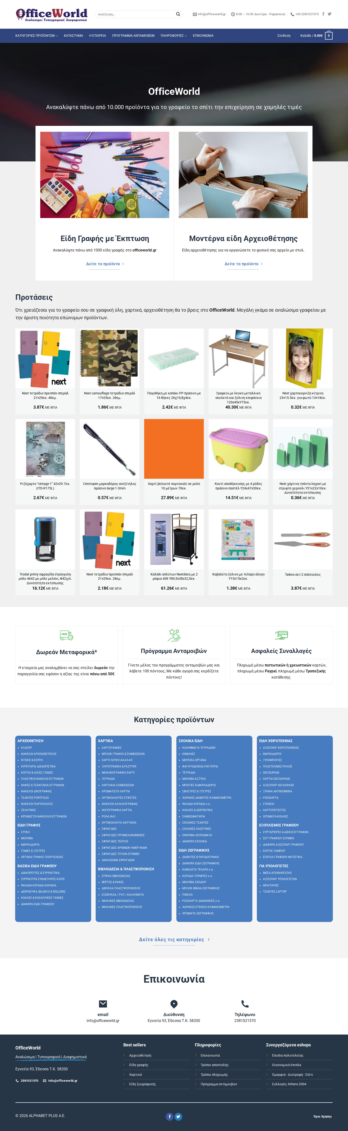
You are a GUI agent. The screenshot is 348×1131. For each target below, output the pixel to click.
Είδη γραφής (138, 1065)
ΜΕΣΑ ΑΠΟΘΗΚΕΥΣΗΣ (277, 873)
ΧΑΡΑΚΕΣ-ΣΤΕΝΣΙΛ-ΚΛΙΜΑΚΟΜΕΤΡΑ (205, 907)
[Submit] (178, 14)
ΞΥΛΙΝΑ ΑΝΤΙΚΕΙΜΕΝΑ (277, 791)
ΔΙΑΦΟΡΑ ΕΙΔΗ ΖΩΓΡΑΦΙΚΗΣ (200, 863)
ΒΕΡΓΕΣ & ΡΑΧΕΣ (113, 882)
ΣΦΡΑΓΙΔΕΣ (109, 828)
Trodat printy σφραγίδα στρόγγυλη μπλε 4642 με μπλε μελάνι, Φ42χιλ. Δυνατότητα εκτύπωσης (45, 578)
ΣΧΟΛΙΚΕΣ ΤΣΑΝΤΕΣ (195, 822)
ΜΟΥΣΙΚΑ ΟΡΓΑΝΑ (194, 760)
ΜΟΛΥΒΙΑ (27, 838)
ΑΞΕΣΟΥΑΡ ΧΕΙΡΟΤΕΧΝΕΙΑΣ (281, 747)
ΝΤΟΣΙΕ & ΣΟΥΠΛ (32, 760)
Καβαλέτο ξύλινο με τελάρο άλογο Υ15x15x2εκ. (238, 576)
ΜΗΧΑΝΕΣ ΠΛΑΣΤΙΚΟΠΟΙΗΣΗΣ (122, 907)
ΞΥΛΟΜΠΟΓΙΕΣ (272, 760)
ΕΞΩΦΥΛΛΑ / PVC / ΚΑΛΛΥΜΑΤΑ (123, 894)
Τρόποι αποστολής (215, 1065)
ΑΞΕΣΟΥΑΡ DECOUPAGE (278, 785)
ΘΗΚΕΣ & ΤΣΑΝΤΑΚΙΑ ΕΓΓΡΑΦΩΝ (42, 785)
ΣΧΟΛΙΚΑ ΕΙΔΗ (191, 741)
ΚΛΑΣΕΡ (26, 747)
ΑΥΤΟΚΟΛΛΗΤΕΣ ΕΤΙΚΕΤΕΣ (119, 797)
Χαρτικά (135, 1075)
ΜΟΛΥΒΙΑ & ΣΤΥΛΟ (194, 778)
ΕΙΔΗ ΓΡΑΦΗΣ (29, 825)
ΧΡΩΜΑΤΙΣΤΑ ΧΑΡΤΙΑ (116, 791)
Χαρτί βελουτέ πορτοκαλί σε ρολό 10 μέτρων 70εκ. (174, 486)
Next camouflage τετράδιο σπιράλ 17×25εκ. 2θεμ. (109, 395)
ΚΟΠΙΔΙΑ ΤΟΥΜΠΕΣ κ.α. (197, 876)
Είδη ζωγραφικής (142, 1084)
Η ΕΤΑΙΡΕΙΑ (97, 36)
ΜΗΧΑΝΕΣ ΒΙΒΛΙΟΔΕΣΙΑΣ (118, 901)
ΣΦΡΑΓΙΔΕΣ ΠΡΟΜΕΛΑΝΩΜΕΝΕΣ (123, 835)
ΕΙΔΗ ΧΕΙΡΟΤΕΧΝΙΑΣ (276, 741)
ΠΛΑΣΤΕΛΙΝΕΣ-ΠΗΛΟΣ (277, 766)
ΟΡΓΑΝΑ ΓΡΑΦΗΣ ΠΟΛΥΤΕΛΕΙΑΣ (42, 857)
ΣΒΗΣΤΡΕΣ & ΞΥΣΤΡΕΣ (196, 791)
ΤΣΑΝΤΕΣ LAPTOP (275, 891)
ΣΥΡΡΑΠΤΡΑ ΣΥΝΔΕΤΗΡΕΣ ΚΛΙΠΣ (43, 879)
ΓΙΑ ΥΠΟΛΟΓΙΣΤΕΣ (273, 866)
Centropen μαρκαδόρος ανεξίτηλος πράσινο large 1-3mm (109, 486)
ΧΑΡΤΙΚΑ (105, 741)
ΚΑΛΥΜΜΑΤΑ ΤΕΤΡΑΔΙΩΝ (198, 747)
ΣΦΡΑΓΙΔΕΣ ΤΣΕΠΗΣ (115, 841)
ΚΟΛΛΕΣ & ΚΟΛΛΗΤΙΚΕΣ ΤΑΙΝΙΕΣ (42, 897)
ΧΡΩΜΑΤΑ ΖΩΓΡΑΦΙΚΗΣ (198, 913)
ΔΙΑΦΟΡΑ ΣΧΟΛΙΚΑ (194, 841)
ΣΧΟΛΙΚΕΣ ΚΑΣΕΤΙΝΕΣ (196, 828)
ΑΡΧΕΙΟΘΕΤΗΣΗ (31, 741)
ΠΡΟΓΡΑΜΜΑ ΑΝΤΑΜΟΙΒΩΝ (133, 36)
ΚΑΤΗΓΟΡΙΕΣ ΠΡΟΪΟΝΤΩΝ (35, 36)
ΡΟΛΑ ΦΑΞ (109, 816)
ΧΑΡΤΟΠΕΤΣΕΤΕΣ (274, 810)
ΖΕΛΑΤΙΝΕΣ (28, 810)
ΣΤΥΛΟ (25, 832)
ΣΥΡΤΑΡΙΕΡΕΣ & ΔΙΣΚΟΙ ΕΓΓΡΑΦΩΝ (285, 832)
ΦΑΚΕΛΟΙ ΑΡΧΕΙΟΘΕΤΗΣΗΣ (39, 754)
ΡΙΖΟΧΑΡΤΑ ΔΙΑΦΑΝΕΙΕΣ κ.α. (201, 901)
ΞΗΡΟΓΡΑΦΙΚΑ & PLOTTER (119, 766)
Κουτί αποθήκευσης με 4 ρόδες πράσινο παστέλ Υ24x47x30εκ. (238, 486)
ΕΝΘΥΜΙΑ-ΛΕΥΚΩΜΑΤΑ (197, 835)
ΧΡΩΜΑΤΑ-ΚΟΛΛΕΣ (275, 816)
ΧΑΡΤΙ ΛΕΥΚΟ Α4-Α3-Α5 (117, 760)
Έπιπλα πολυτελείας (287, 1055)
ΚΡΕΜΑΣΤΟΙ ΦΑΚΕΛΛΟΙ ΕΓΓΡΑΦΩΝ (44, 816)
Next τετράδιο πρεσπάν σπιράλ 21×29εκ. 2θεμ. (109, 576)
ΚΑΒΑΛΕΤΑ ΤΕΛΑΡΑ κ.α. (198, 869)
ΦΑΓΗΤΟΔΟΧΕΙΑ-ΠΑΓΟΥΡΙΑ (200, 766)
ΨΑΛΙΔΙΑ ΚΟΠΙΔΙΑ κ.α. (196, 804)
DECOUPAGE (271, 772)
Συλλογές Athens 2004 (289, 1084)
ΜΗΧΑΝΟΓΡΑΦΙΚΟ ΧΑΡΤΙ (118, 772)
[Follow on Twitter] (329, 14)
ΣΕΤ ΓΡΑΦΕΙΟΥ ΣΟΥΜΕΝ (278, 838)
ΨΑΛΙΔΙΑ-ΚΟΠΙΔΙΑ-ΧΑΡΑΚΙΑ (38, 885)
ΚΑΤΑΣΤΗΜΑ (73, 36)
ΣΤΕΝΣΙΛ (268, 804)
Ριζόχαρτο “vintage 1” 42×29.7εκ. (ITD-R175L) (45, 486)
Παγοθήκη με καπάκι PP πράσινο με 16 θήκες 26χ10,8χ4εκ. (174, 395)
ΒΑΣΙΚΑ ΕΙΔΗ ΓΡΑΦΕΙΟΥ (37, 866)
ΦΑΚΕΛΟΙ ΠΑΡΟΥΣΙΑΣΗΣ (37, 804)
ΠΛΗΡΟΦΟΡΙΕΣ (172, 36)
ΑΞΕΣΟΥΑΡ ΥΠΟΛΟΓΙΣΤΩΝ (280, 879)
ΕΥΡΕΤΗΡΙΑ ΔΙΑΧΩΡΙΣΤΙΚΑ (38, 766)
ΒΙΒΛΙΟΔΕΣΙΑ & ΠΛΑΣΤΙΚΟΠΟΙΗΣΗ (126, 869)
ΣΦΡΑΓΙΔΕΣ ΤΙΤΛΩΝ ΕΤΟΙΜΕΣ (121, 854)
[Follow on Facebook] (323, 14)
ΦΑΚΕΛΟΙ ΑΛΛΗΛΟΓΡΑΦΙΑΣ (120, 804)
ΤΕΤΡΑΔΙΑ (108, 778)
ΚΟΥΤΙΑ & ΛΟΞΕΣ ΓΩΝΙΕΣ (37, 772)
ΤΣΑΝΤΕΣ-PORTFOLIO (35, 797)
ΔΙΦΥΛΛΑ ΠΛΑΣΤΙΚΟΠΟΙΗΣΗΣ (121, 888)
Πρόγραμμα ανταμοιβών (219, 1084)
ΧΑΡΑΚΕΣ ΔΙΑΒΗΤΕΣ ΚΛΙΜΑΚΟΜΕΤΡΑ (206, 797)
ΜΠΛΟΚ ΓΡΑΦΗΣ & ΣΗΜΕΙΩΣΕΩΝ (123, 754)
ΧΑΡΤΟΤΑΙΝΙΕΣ (111, 747)
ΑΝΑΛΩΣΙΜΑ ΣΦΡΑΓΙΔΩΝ (118, 860)
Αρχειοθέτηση (140, 1055)
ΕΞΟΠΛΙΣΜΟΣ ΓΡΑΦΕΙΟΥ (279, 825)
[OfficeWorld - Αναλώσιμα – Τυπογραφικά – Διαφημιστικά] (51, 14)
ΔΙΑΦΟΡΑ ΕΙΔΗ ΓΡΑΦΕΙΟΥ (37, 904)
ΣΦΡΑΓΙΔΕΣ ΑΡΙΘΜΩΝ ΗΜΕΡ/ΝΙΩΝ (124, 847)
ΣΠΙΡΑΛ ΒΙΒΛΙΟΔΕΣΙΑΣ (116, 876)
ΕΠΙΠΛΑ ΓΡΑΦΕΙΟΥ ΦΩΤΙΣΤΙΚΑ (282, 857)
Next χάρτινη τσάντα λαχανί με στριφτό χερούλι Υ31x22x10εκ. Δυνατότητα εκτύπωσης (303, 488)
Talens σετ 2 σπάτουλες (303, 575)
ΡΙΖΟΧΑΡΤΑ (270, 797)
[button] (283, 36)
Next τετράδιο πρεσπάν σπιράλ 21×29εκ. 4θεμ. (45, 395)
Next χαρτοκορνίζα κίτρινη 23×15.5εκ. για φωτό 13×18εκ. (303, 395)
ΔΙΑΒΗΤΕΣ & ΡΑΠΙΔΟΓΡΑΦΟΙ (200, 857)
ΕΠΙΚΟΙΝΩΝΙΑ (203, 36)
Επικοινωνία (210, 1055)
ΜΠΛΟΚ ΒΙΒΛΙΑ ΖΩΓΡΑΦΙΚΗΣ (201, 888)
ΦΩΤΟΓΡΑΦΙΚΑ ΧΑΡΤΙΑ (117, 810)
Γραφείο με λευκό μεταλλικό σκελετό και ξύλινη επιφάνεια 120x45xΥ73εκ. (238, 397)
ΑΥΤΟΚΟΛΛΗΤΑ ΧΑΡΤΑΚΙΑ (119, 822)
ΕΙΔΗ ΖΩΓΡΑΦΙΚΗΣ (194, 850)
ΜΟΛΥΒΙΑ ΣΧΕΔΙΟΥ (194, 882)
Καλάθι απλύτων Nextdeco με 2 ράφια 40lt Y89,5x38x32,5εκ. (174, 576)
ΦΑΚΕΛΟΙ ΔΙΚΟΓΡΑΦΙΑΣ (36, 791)
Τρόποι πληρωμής (214, 1075)
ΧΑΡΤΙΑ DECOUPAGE (276, 778)
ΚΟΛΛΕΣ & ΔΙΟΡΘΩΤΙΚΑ (197, 810)
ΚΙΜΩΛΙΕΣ (188, 754)
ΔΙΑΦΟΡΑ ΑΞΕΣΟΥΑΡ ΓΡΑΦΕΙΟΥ (283, 844)
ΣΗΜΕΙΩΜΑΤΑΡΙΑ (193, 816)
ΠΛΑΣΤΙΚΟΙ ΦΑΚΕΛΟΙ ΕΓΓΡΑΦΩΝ (42, 778)
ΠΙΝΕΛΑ (187, 894)
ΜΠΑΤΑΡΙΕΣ (271, 885)
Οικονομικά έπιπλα (286, 1065)
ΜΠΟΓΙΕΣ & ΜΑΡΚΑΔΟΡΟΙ (199, 785)
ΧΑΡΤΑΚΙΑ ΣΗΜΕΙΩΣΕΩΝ (118, 785)
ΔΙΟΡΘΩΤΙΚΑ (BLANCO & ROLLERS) (43, 891)
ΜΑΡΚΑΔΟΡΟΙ (30, 844)
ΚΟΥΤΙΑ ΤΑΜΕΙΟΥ (274, 851)
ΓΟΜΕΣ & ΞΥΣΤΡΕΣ (33, 851)
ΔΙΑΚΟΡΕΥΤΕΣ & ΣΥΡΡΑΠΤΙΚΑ (40, 873)
